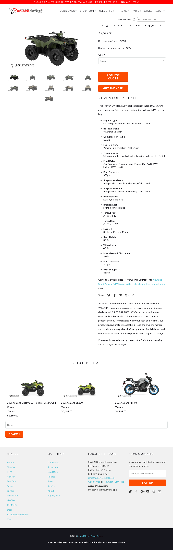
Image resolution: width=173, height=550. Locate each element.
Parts (136, 11)
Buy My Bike (124, 19)
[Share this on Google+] (126, 295)
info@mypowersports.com (101, 477)
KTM (9, 472)
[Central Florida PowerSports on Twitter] (130, 491)
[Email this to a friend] (131, 295)
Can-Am (11, 476)
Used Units (106, 11)
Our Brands (68, 11)
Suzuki (10, 486)
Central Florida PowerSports (90, 536)
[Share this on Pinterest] (120, 295)
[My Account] (134, 20)
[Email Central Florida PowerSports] (160, 491)
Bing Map (119, 481)
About (160, 11)
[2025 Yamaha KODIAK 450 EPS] (51, 46)
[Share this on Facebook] (114, 295)
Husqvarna (12, 495)
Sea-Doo (11, 481)
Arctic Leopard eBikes (18, 514)
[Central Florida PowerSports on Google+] (142, 491)
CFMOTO (12, 505)
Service (147, 11)
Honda (10, 462)
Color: (101, 54)
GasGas (11, 500)
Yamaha (11, 467)
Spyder (10, 490)
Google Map (94, 481)
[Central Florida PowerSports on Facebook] (136, 491)
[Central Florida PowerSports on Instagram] (154, 491)
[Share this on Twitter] (108, 295)
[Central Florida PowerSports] (25, 11)
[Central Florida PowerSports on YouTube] (148, 491)
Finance (123, 11)
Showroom (88, 11)
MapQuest (107, 481)
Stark (9, 509)
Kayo (9, 519)
